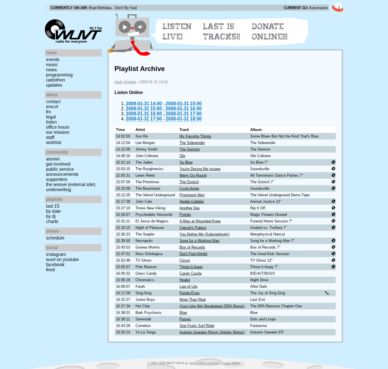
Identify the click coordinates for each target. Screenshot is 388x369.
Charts (52, 221)
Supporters (56, 179)
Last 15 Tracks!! (221, 31)
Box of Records (192, 247)
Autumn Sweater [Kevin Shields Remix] (212, 332)
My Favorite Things (195, 136)
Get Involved (58, 164)
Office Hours (57, 127)
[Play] (124, 26)
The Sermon (190, 149)
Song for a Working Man (199, 241)
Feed (50, 269)
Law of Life (188, 286)
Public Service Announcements (62, 172)
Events (52, 59)
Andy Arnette (125, 82)
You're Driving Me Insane (200, 169)
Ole (182, 156)
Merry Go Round (193, 175)
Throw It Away (191, 267)
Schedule (55, 237)
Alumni (53, 159)
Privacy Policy (230, 363)
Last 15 (52, 206)
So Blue (186, 162)
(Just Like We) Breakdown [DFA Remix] (212, 306)
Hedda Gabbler (192, 201)
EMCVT (52, 106)
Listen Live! (177, 31)
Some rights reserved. (204, 363)
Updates (54, 85)
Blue (183, 312)
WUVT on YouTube (62, 259)
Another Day (190, 208)
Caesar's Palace (193, 228)
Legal (51, 116)
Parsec (185, 319)
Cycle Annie (189, 188)
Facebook (55, 264)
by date (53, 211)
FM (48, 111)
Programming (59, 74)
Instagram (56, 254)
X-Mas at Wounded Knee (200, 221)
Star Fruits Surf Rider (197, 326)
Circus (185, 260)
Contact (53, 101)
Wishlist (53, 142)
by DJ (51, 216)
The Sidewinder (192, 143)
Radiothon (55, 80)
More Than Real (193, 299)
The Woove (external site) (70, 184)
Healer (185, 280)
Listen (51, 122)
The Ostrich (189, 182)
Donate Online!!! (270, 31)
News (51, 69)
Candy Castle (191, 273)
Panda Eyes (190, 293)
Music (52, 64)
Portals (185, 214)
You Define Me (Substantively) (205, 234)
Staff (50, 137)
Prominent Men (192, 195)
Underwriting (58, 189)
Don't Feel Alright (193, 254)
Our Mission (57, 132)
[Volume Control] (141, 26)
